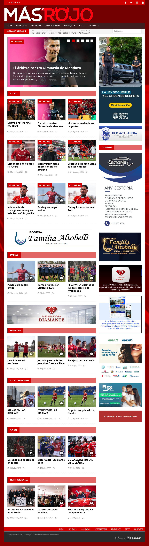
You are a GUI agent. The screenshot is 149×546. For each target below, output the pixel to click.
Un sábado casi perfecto (16, 362)
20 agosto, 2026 (46, 517)
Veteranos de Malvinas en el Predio (20, 511)
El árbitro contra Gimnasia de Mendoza (47, 67)
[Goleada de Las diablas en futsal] (21, 446)
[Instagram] (137, 2)
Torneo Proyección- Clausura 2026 (49, 286)
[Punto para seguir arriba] (51, 193)
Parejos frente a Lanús (81, 360)
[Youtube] (142, 2)
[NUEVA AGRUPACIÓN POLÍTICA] (21, 109)
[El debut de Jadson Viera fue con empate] (82, 150)
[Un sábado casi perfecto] (21, 346)
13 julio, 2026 (45, 368)
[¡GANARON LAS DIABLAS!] (21, 396)
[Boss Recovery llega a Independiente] (82, 495)
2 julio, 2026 (45, 293)
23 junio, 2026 (76, 296)
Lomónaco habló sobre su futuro (20, 165)
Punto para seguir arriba (48, 209)
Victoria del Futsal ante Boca (51, 461)
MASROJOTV (69, 25)
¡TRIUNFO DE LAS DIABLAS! (47, 412)
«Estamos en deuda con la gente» (81, 125)
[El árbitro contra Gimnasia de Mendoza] (51, 109)
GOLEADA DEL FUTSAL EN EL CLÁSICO (80, 461)
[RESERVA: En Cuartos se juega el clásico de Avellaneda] (82, 271)
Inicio (9, 25)
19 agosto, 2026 (77, 215)
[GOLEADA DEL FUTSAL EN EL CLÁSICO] (82, 446)
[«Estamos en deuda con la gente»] (82, 109)
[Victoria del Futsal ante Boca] (51, 446)
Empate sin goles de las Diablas (81, 412)
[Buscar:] (127, 30)
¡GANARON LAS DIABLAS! (16, 412)
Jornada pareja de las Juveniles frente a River (51, 362)
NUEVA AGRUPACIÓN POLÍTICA (19, 125)
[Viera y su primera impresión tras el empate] (51, 150)
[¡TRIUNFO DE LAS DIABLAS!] (51, 396)
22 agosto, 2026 (16, 368)
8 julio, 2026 (75, 468)
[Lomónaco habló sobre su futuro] (21, 150)
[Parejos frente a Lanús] (82, 346)
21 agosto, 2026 (46, 215)
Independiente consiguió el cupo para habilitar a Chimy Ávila (20, 210)
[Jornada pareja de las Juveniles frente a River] (51, 346)
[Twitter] (131, 2)
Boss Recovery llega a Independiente (80, 511)
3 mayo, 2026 (75, 365)
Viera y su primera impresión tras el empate (48, 166)
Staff (82, 25)
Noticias (20, 25)
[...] (39, 79)
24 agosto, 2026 (77, 131)
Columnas (36, 25)
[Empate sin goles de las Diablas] (82, 396)
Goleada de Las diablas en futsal (20, 461)
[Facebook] (125, 2)
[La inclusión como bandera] (51, 495)
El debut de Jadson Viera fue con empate (82, 165)
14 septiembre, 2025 (48, 418)
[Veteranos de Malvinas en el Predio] (21, 495)
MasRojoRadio (53, 25)
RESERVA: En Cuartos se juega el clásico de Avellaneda (81, 288)
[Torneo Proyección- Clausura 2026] (51, 271)
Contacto (94, 25)
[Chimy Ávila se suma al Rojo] (82, 193)
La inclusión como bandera (48, 511)
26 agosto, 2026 (16, 131)
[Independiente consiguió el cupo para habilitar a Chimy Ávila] (21, 193)
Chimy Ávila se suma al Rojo (81, 209)
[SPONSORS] (120, 227)
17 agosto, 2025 (77, 418)
